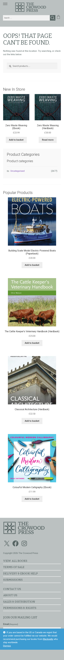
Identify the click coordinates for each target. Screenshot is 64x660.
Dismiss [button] (7, 645)
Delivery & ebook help (20, 573)
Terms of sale (13, 567)
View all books (15, 561)
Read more (48, 139)
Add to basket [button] (16, 139)
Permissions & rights (19, 608)
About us (10, 595)
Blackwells (48, 639)
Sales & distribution (19, 601)
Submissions (13, 579)
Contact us (12, 589)
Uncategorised (17, 171)
